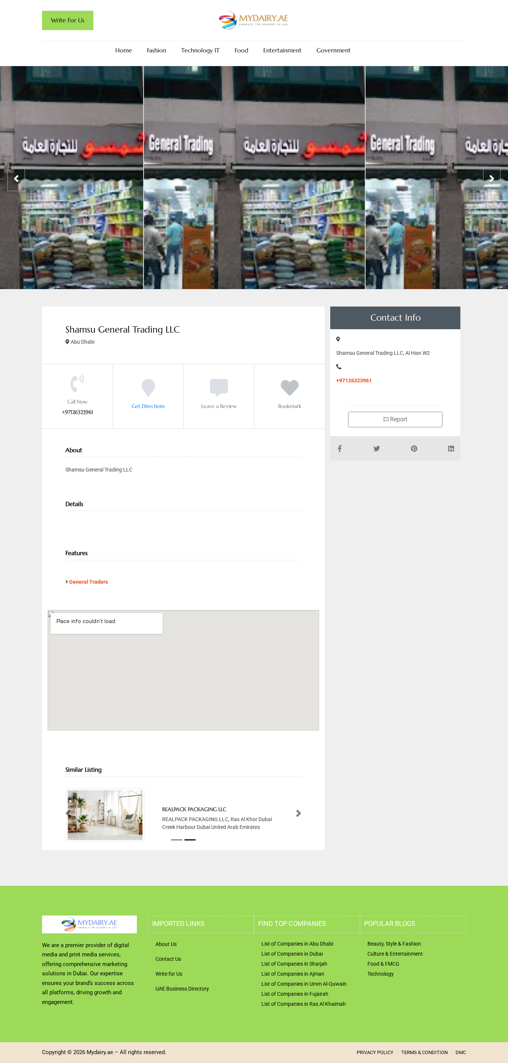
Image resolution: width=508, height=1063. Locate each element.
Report (398, 419)
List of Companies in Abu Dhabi (297, 959)
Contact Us (168, 974)
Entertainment (282, 50)
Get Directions (148, 406)
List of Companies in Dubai (292, 969)
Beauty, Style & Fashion (394, 959)
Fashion (156, 50)
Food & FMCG (383, 979)
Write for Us (168, 989)
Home (123, 50)
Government (333, 50)
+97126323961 (354, 380)
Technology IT (200, 50)
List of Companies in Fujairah (294, 1009)
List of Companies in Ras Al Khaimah (303, 1019)
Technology (380, 989)
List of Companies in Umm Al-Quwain (304, 999)
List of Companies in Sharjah (294, 979)
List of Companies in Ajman (292, 989)
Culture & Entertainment (395, 969)
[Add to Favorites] (290, 393)
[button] (68, 821)
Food (241, 50)
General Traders (88, 582)
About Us (166, 959)
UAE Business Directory (182, 1004)
